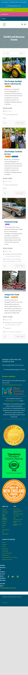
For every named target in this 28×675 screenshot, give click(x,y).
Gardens (4, 542)
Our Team (4, 509)
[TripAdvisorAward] (14, 449)
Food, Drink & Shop (17, 519)
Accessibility (16, 515)
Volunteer (4, 521)
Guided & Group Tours (17, 522)
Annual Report (4, 515)
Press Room (5, 512)
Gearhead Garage (11, 222)
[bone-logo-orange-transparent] (14, 480)
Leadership (4, 511)
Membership (5, 548)
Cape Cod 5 (8, 328)
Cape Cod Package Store (11, 114)
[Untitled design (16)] (14, 424)
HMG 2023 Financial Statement (4, 518)
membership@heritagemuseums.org (12, 385)
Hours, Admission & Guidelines (17, 511)
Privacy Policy (5, 602)
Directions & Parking (18, 513)
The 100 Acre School (7, 553)
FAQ (3, 527)
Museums (4, 544)
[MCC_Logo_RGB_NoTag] (13, 387)
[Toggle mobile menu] (25, 24)
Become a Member (8, 376)
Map (14, 517)
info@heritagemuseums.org (12, 400)
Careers (4, 523)
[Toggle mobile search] (22, 24)
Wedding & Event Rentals (17, 525)
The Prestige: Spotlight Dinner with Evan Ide (13, 82)
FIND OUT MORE (19, 122)
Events (3, 546)
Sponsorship (5, 551)
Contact (4, 525)
